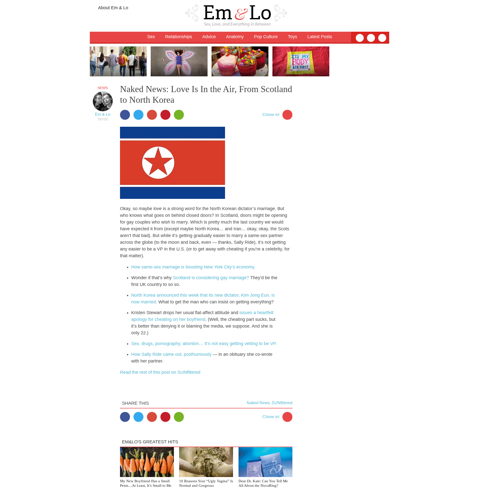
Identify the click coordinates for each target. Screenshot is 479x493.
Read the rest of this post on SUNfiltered (160, 372)
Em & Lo (102, 114)
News (103, 88)
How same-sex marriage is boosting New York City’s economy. (193, 266)
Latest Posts (319, 36)
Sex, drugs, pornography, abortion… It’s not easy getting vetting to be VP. (204, 343)
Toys (292, 36)
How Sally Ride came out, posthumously (171, 354)
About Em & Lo (112, 7)
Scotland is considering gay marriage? (211, 277)
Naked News (258, 403)
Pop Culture (266, 36)
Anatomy (235, 36)
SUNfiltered (282, 403)
